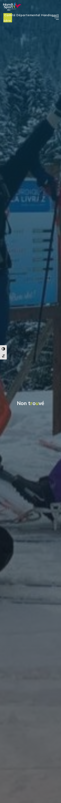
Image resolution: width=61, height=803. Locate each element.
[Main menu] (56, 18)
